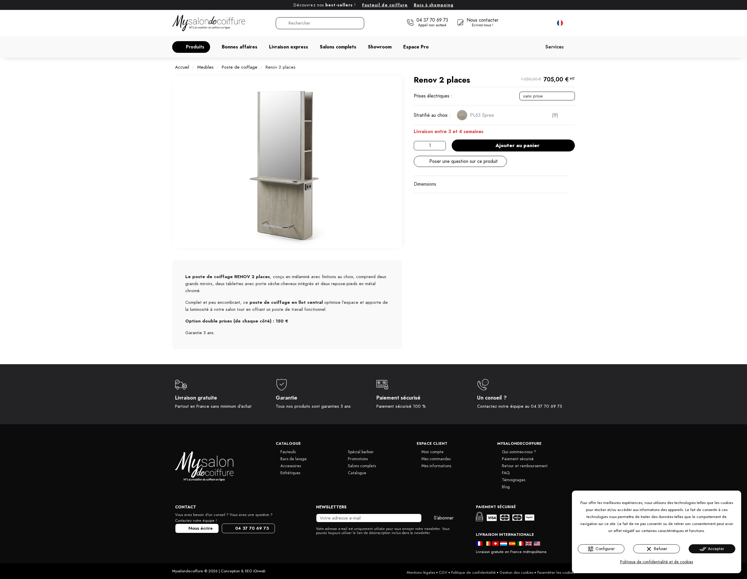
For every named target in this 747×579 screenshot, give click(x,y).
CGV (443, 572)
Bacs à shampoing (434, 5)
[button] (191, 47)
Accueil (182, 67)
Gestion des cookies (516, 572)
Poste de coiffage (239, 67)
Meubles (205, 67)
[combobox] (320, 23)
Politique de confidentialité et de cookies (656, 562)
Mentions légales (421, 572)
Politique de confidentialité (473, 572)
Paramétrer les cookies (556, 572)
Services (554, 47)
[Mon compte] (534, 23)
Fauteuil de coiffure (385, 5)
